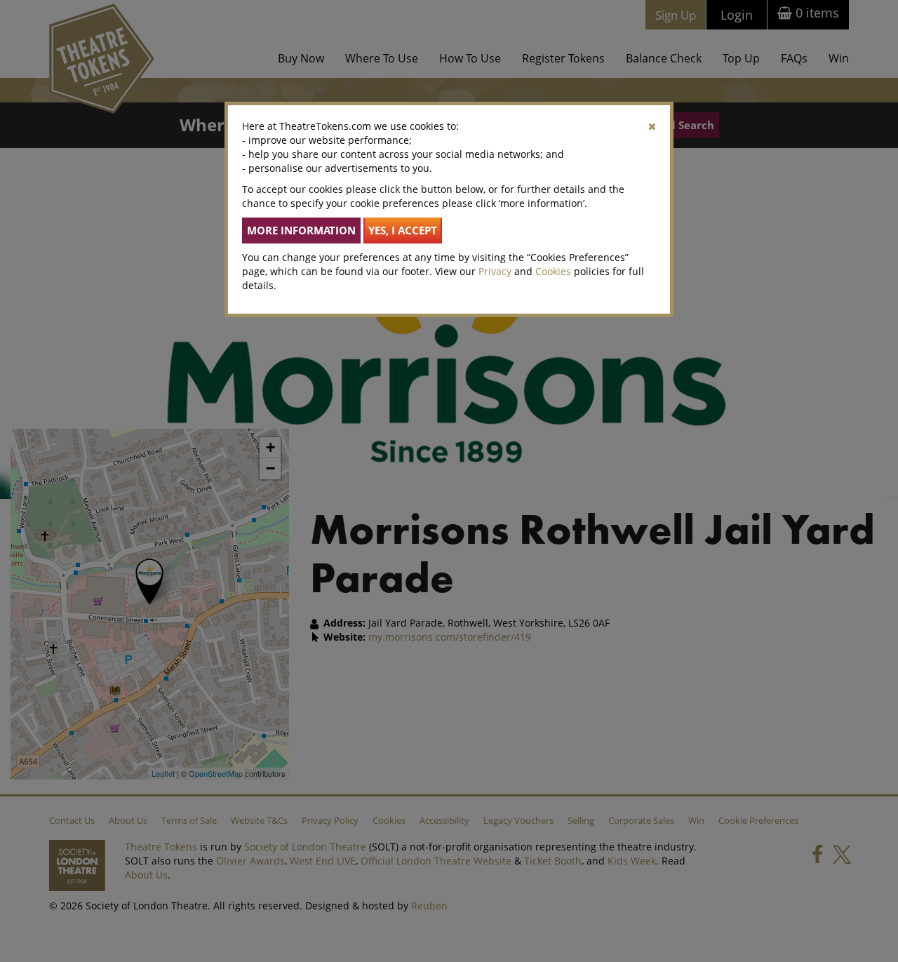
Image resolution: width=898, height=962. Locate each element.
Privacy (494, 271)
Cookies (553, 271)
